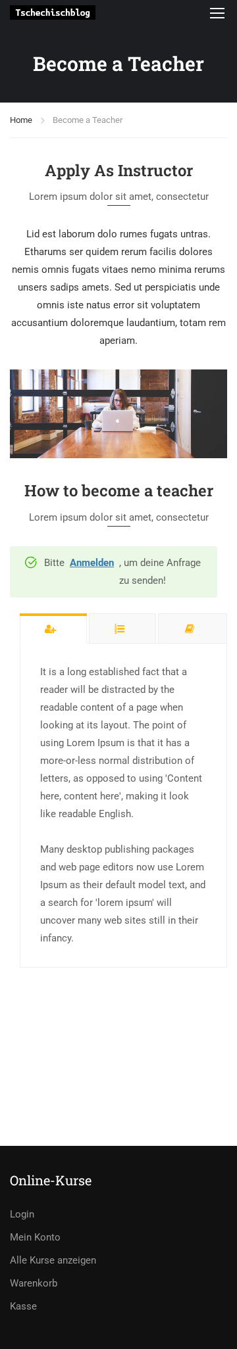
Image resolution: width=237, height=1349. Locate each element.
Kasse (23, 1306)
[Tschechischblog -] (52, 12)
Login (22, 1214)
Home (21, 120)
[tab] (53, 628)
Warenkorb (33, 1283)
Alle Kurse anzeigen (53, 1260)
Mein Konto (35, 1237)
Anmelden (92, 563)
